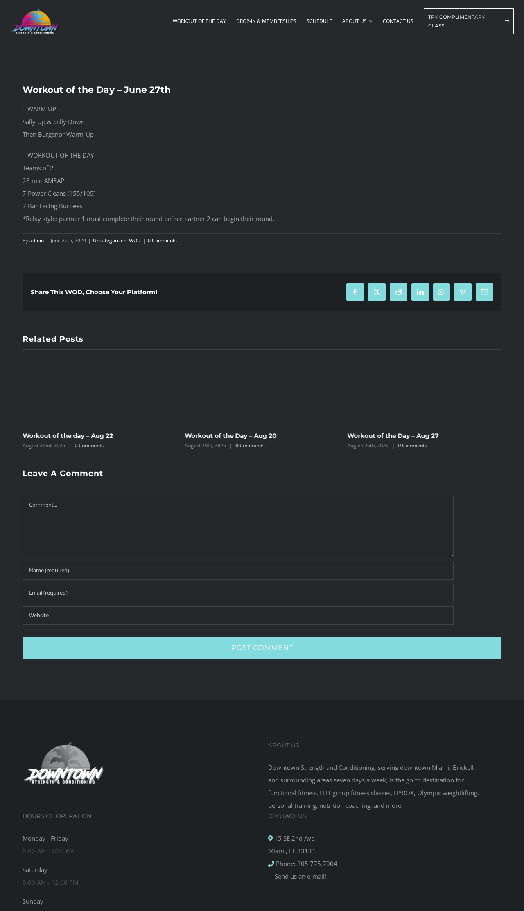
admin (36, 240)
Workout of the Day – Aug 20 (231, 436)
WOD (135, 240)
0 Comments (162, 240)
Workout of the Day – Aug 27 (392, 436)
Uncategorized (109, 240)
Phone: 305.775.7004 (305, 863)
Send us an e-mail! (299, 876)
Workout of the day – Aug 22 (68, 436)
